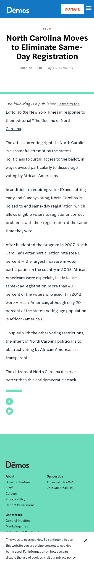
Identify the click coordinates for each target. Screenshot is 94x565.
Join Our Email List (60, 487)
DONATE (72, 9)
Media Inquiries (17, 526)
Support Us (55, 476)
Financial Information (62, 482)
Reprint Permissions (20, 504)
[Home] (18, 15)
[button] (9, 401)
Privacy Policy (15, 499)
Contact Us (14, 514)
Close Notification (85, 548)
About (10, 476)
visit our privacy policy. (60, 557)
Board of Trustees (18, 482)
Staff (9, 487)
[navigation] (89, 8)
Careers (11, 493)
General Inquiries (18, 520)
